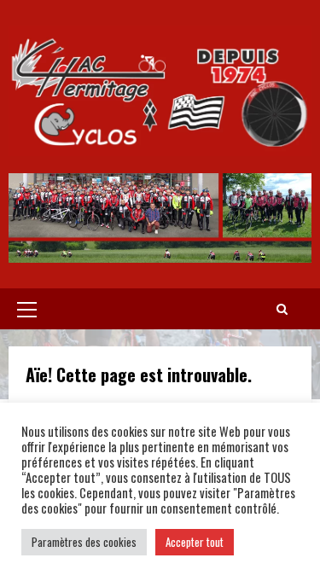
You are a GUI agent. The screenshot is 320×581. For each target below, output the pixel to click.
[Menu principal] (27, 309)
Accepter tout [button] (195, 541)
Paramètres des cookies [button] (84, 541)
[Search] (282, 309)
